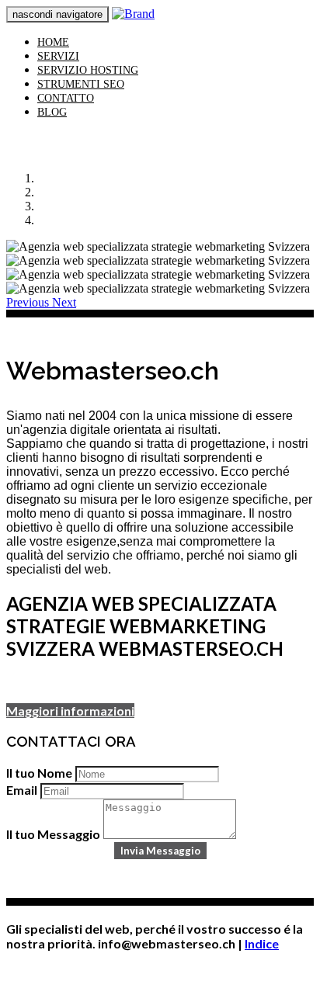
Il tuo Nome (39, 772)
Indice (262, 943)
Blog (52, 112)
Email (21, 789)
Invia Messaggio (160, 850)
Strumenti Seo (80, 84)
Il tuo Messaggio (53, 834)
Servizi (58, 56)
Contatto (65, 98)
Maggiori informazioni (70, 710)
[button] (29, 302)
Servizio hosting (87, 70)
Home (53, 42)
